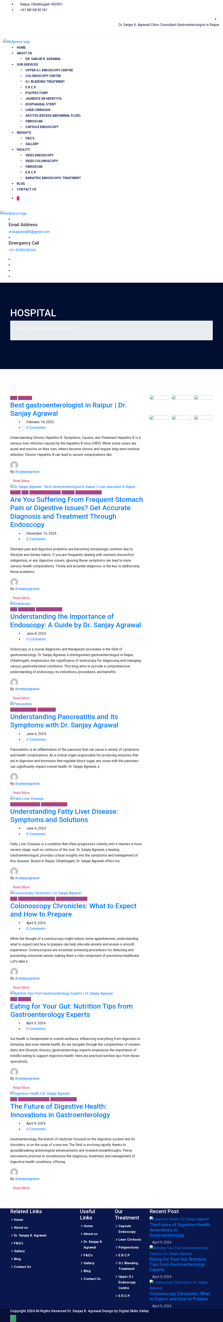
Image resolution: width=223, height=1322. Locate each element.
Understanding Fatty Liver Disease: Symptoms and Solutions (64, 815)
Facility (23, 149)
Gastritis (68, 492)
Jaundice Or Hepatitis (43, 98)
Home (21, 47)
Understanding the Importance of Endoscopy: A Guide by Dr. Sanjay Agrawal (75, 620)
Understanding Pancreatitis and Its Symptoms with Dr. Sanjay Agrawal (64, 721)
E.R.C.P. (30, 172)
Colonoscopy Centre (43, 76)
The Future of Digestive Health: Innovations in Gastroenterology (60, 1110)
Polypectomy (36, 93)
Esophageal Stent (40, 104)
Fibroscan (33, 121)
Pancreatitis (46, 710)
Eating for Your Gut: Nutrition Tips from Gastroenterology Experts (71, 1010)
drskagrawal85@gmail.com (29, 232)
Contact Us (26, 189)
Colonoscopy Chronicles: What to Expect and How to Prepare (180, 1296)
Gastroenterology (88, 492)
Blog (21, 183)
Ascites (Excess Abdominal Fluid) (53, 115)
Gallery (32, 144)
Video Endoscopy (39, 155)
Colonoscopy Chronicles (36, 899)
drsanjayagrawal (27, 472)
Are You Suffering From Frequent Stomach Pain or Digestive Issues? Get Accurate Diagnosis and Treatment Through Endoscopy (76, 512)
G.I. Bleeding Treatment (45, 81)
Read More (21, 481)
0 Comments (36, 428)
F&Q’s (29, 138)
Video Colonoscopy (41, 161)
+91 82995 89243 (22, 250)
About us (24, 53)
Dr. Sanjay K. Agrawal (43, 59)
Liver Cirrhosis (38, 110)
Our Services (27, 64)
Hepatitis (25, 398)
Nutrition (24, 999)
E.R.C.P (31, 87)
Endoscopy (26, 609)
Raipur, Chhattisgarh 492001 (41, 4)
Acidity (15, 492)
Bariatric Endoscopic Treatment (53, 178)
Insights (24, 132)
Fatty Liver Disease (25, 804)
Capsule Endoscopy (42, 127)
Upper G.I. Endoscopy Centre (49, 70)
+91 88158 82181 (33, 10)
